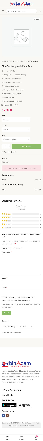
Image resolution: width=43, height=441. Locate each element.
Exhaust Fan (19, 61)
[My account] (40, 11)
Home (4, 61)
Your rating (6, 248)
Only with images (10, 326)
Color (4, 125)
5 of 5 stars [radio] (21, 248)
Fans (10, 61)
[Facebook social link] (3, 415)
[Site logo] (21, 4)
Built (4, 115)
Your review (7, 252)
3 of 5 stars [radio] (18, 248)
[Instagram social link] (7, 415)
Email (4, 287)
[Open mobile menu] (3, 11)
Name (4, 278)
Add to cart (26, 146)
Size (3, 135)
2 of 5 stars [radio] (16, 248)
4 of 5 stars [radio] (20, 248)
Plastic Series (32, 61)
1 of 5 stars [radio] (14, 248)
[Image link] (16, 364)
